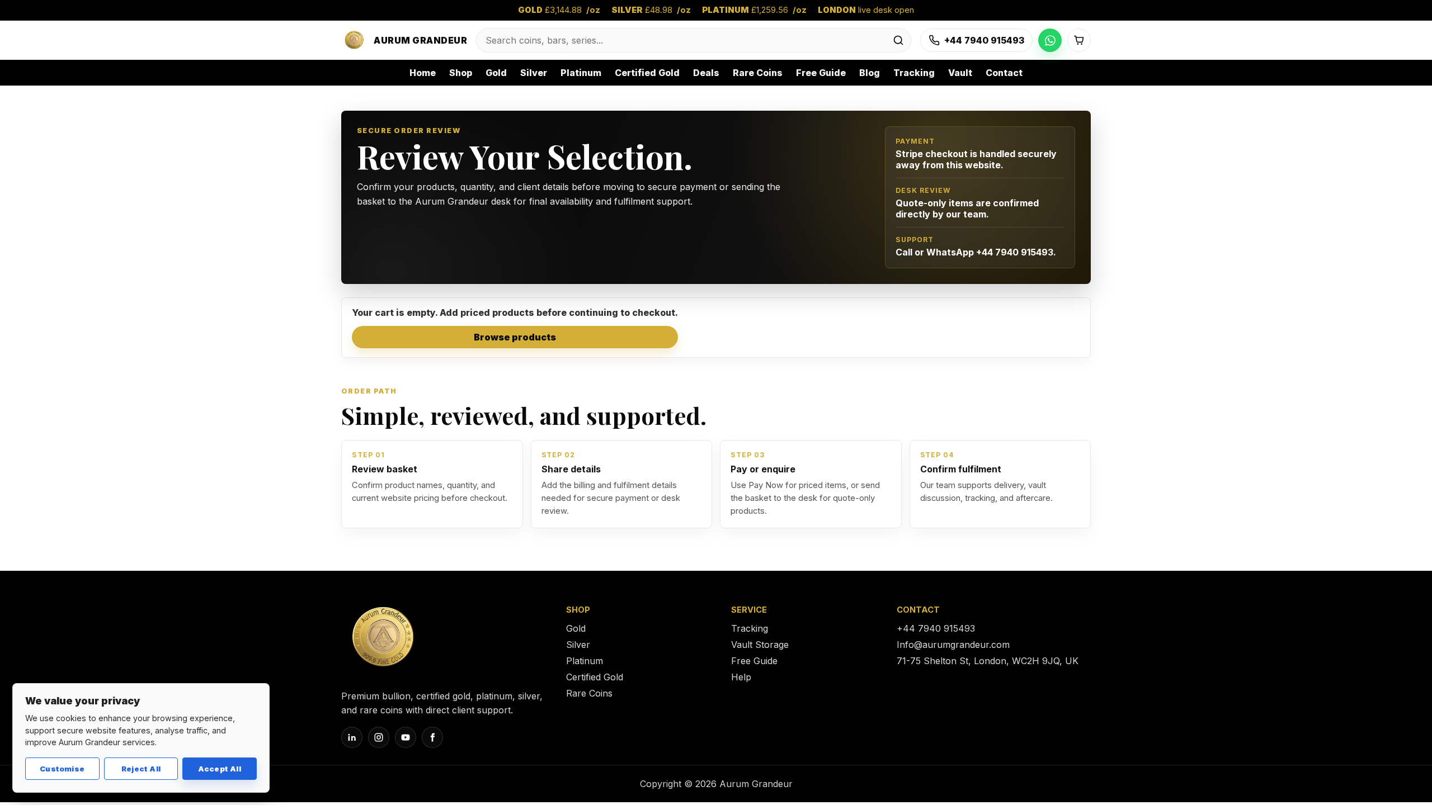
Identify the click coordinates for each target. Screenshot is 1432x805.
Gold (496, 72)
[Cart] (1079, 40)
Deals (706, 72)
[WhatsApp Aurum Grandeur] (1050, 40)
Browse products (515, 337)
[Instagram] (378, 737)
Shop (460, 72)
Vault (960, 72)
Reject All (141, 768)
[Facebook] (432, 737)
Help (741, 677)
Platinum (580, 72)
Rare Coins (758, 72)
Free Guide (821, 72)
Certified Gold (647, 72)
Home (422, 72)
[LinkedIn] (351, 737)
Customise (62, 768)
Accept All (219, 768)
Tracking (914, 72)
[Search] (898, 40)
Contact (1004, 72)
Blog (869, 72)
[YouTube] (405, 737)
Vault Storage (760, 644)
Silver (533, 72)
